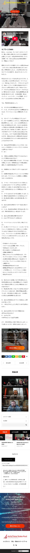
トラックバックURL (6, 463)
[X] (14, 545)
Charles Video (15, 11)
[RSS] (16, 545)
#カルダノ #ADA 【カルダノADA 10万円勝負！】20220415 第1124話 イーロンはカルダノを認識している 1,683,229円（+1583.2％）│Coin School (14, 472)
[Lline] (13, 356)
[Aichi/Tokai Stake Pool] (14, 2)
